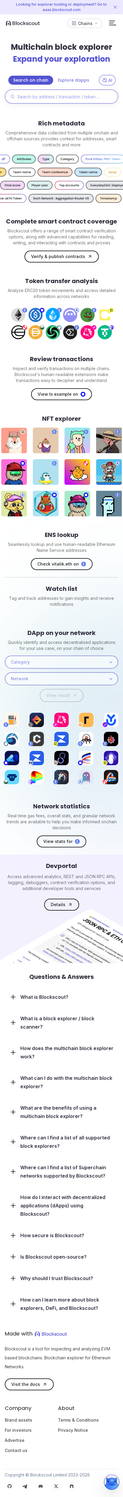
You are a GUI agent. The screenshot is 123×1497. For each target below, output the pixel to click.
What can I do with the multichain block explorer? (66, 1082)
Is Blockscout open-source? (53, 1257)
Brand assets (18, 1420)
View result (58, 695)
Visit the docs (25, 1384)
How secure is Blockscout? (52, 1235)
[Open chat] (111, 1482)
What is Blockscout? (44, 997)
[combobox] (61, 662)
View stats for (58, 841)
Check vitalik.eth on (58, 563)
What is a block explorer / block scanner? (57, 1022)
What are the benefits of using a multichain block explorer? (58, 1112)
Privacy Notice (73, 1430)
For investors (18, 1430)
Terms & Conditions (78, 1420)
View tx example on (58, 394)
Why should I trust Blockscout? (56, 1278)
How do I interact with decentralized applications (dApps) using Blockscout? (62, 1205)
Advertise (14, 1440)
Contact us (16, 1450)
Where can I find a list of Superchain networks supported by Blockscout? (63, 1171)
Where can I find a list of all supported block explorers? (65, 1142)
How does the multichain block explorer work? (66, 1052)
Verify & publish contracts (58, 256)
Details (58, 904)
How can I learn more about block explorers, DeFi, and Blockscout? (59, 1304)
